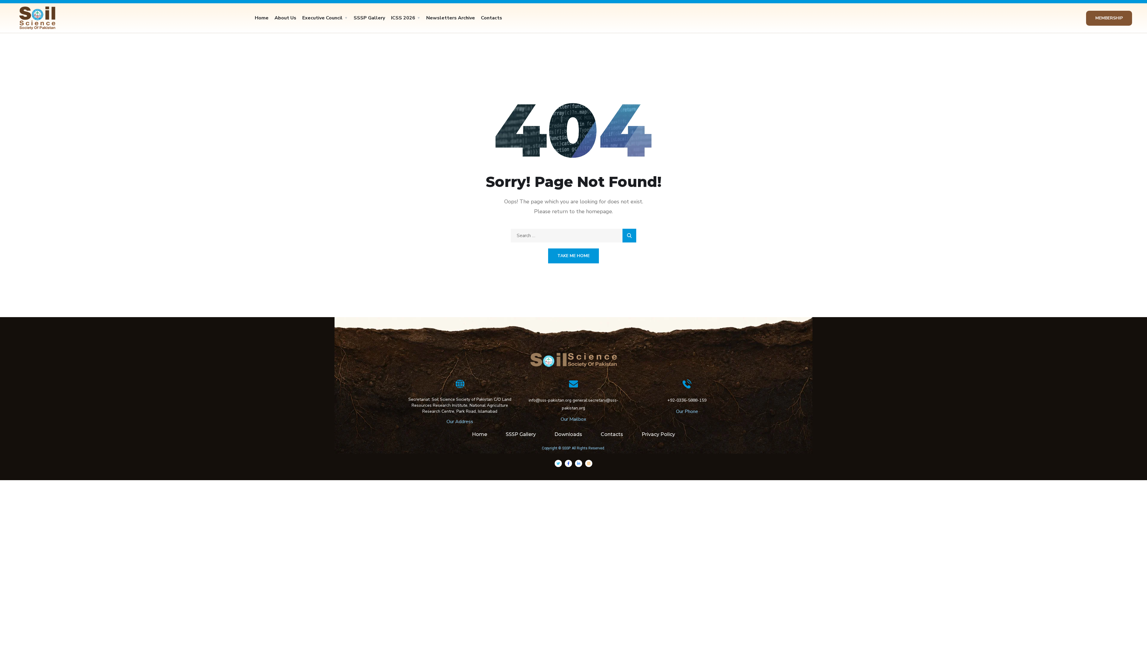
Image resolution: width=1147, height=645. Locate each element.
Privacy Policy (658, 434)
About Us (285, 18)
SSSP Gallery (369, 18)
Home (262, 18)
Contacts (491, 18)
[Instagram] (588, 463)
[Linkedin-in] (578, 463)
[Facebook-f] (568, 463)
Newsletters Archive (450, 18)
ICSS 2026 (403, 18)
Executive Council (322, 18)
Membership (1109, 18)
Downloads (568, 434)
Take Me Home (573, 256)
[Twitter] (558, 463)
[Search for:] (573, 235)
